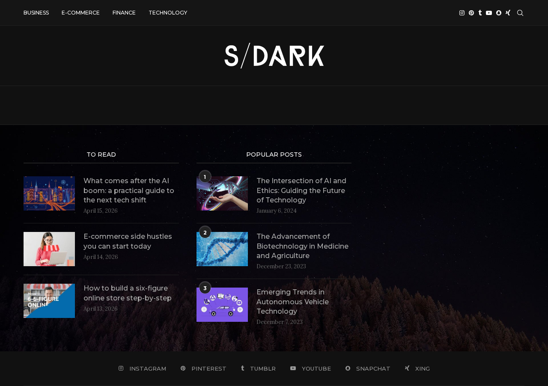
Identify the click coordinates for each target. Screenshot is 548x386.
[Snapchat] (498, 12)
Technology (168, 12)
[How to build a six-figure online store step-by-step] (49, 301)
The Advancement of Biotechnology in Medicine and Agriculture (302, 246)
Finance (124, 12)
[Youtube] (489, 12)
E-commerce (81, 12)
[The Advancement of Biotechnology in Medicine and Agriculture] (222, 249)
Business (36, 12)
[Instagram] (462, 12)
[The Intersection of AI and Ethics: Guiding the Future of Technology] (222, 193)
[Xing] (508, 12)
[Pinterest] (471, 12)
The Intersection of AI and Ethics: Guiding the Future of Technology (301, 190)
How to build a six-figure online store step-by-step (127, 293)
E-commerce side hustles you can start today (127, 241)
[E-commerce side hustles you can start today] (49, 249)
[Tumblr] (480, 12)
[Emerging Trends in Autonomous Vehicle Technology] (222, 305)
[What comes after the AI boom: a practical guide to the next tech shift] (49, 193)
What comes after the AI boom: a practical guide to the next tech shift (128, 190)
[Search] (520, 12)
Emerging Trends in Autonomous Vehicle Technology (292, 301)
